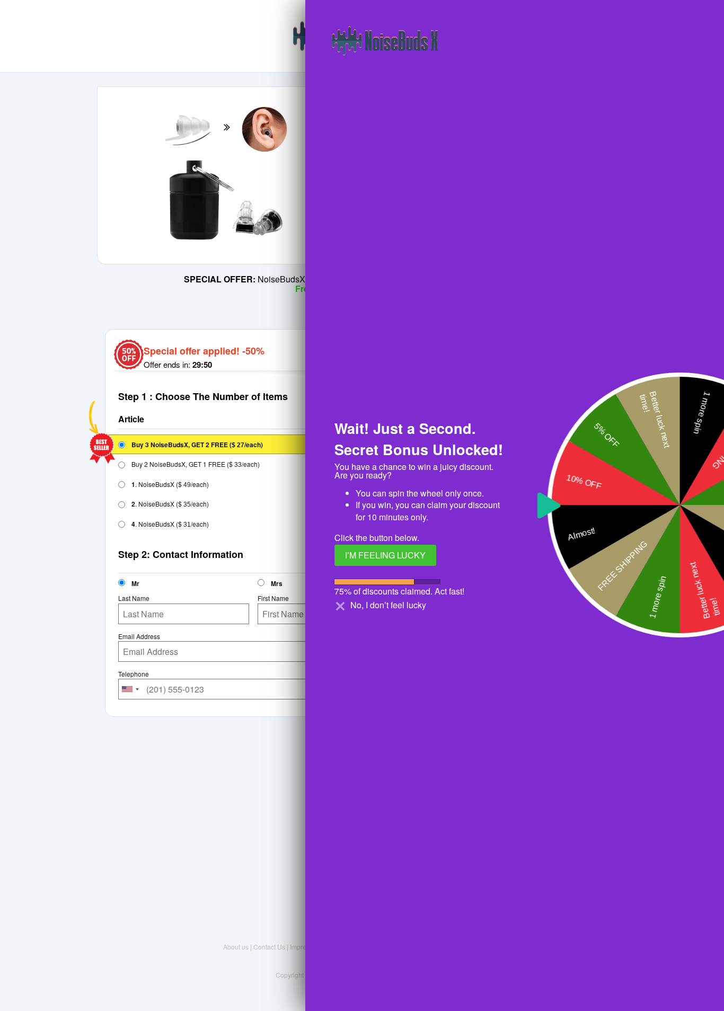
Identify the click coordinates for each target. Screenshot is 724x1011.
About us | (238, 946)
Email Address (139, 636)
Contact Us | (271, 946)
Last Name (133, 598)
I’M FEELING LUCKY (385, 555)
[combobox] (130, 689)
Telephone (133, 674)
